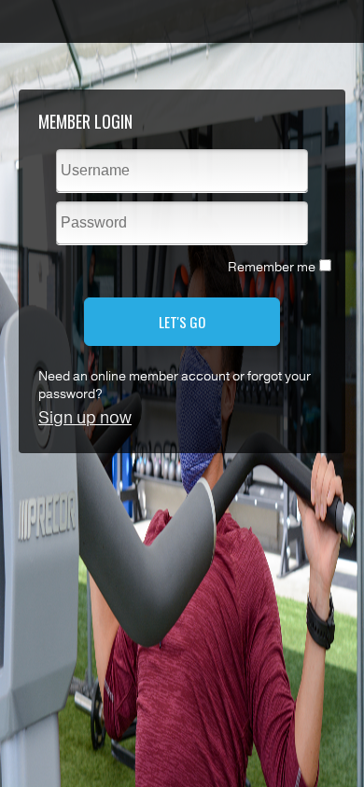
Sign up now (85, 418)
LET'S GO (182, 321)
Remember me (271, 267)
